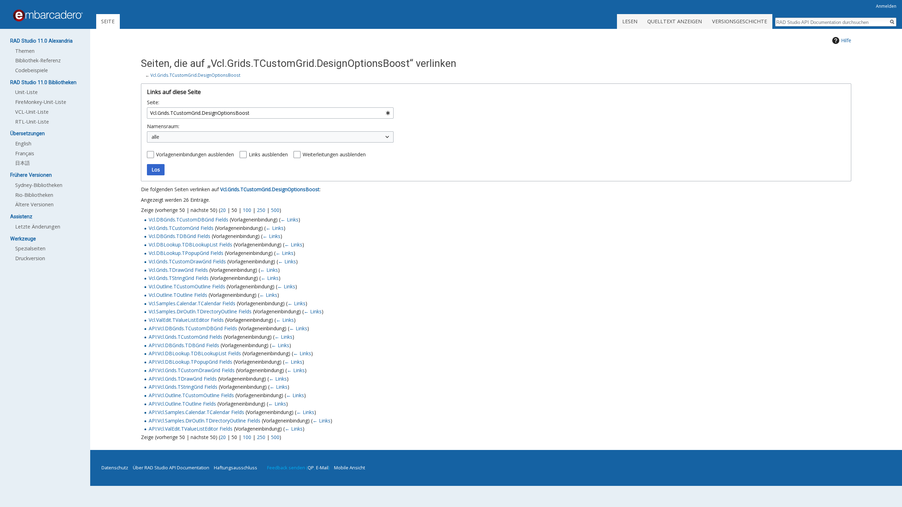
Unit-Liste (26, 92)
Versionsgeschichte (739, 21)
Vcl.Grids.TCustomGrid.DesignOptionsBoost (195, 75)
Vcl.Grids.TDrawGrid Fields (178, 270)
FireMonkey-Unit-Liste (40, 102)
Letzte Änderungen (37, 226)
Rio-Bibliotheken (34, 195)
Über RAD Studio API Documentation (171, 467)
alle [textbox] (155, 136)
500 (275, 210)
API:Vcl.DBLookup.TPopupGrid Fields (190, 361)
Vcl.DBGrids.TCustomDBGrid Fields (188, 219)
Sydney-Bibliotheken (38, 185)
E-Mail (322, 467)
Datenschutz (114, 467)
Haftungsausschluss (235, 467)
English (23, 143)
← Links (289, 219)
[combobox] (270, 113)
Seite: (153, 102)
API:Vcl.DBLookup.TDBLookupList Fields (195, 353)
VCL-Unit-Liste (32, 111)
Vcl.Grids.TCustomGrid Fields (181, 228)
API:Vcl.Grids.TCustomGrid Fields (185, 336)
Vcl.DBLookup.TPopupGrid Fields (186, 253)
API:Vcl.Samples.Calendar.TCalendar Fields (196, 412)
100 (247, 210)
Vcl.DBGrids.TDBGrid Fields (179, 236)
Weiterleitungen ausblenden (334, 154)
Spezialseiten (30, 248)
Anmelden (886, 6)
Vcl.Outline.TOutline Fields (178, 295)
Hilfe (846, 40)
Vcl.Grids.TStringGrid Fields (179, 278)
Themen (25, 51)
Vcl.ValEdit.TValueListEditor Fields (186, 320)
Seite (108, 21)
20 (223, 210)
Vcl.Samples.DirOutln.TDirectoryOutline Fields (200, 311)
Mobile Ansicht (349, 467)
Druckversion (30, 258)
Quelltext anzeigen (674, 21)
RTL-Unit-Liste (32, 121)
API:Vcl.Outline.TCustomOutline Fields (191, 395)
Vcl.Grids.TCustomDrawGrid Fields (187, 261)
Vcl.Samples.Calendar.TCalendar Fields (192, 303)
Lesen (629, 21)
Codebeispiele (31, 70)
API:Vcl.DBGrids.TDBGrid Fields (184, 345)
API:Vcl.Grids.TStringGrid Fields (183, 386)
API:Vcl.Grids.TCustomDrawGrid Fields (192, 370)
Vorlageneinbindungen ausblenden (195, 154)
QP (311, 467)
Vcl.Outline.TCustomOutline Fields (187, 286)
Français (24, 153)
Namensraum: (163, 126)
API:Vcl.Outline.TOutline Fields (182, 403)
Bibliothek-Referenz (38, 60)
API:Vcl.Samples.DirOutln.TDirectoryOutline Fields (204, 420)
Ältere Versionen (34, 204)
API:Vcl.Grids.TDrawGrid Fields (183, 378)
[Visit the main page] (48, 15)
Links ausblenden (268, 154)
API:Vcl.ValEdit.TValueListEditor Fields (191, 428)
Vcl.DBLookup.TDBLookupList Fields (190, 244)
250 (261, 210)
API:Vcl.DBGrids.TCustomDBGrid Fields (193, 328)
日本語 (22, 162)
